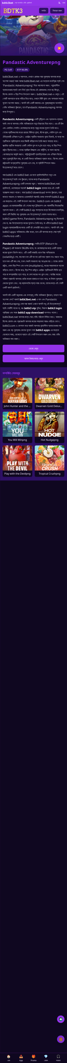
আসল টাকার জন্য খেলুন (33, 358)
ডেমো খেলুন (33, 348)
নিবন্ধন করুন (57, 10)
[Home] (13, 11)
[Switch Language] (59, 3)
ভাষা (63, 3)
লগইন (44, 10)
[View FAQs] (61, 1019)
